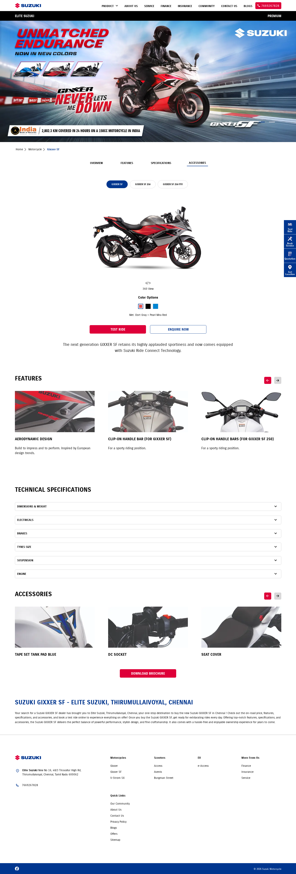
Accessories (197, 163)
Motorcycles (118, 758)
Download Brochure (148, 673)
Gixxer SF (116, 772)
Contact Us (117, 815)
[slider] (148, 242)
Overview (96, 163)
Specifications (161, 163)
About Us (115, 809)
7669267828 (30, 785)
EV (199, 758)
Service (245, 778)
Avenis (158, 772)
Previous (267, 380)
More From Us (250, 758)
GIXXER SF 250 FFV (173, 184)
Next (277, 380)
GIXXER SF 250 (142, 184)
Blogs (113, 828)
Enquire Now (178, 329)
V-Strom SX (117, 778)
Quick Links (117, 795)
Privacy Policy (118, 821)
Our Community (120, 803)
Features (127, 163)
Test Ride (118, 329)
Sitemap (115, 840)
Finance (246, 766)
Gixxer (114, 766)
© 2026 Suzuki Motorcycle (267, 868)
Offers (113, 834)
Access (158, 766)
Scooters (159, 758)
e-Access (203, 766)
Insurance (247, 772)
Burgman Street (163, 778)
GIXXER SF (117, 184)
